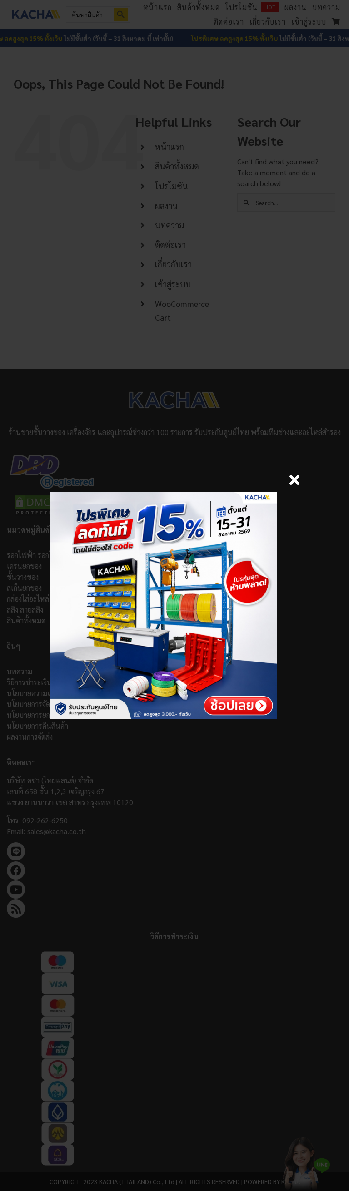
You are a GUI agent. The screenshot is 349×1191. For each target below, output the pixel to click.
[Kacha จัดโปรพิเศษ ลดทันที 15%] (163, 495)
